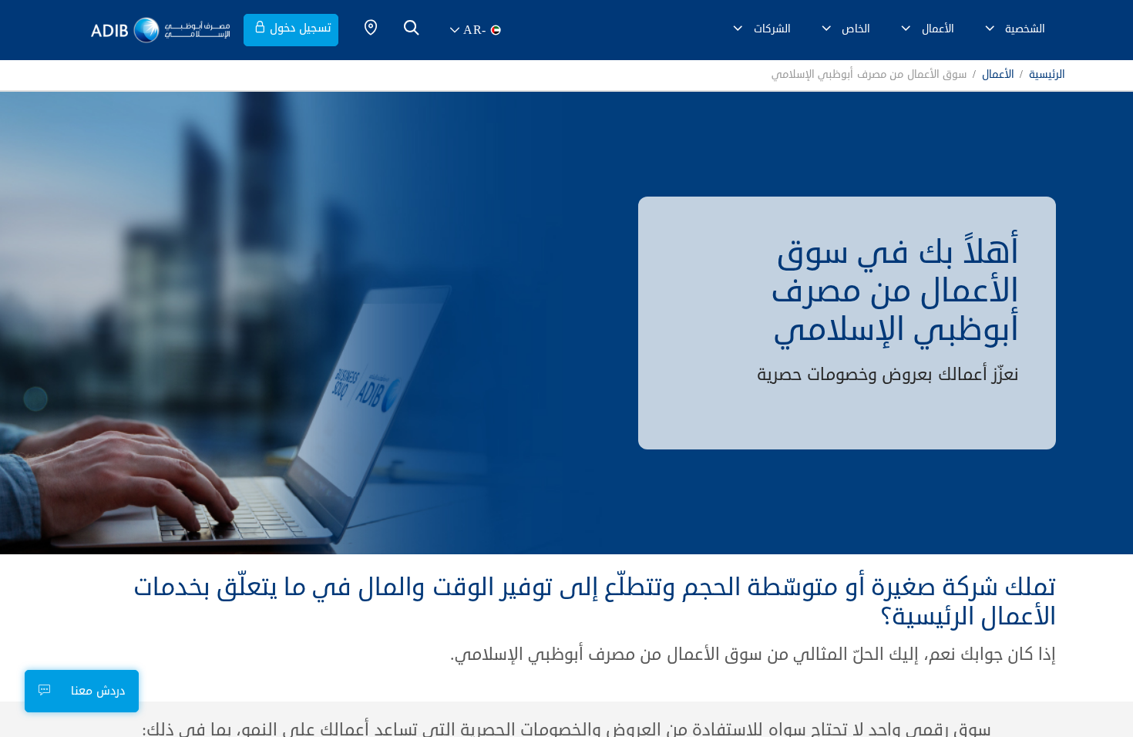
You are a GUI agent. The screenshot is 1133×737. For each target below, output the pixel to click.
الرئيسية (1047, 75)
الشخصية (1025, 29)
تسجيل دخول (300, 28)
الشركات (772, 29)
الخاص (856, 29)
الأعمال (938, 29)
